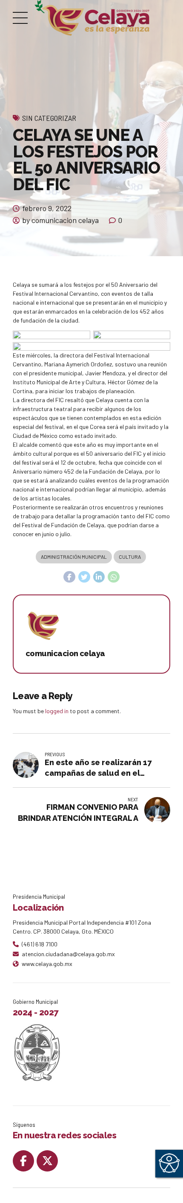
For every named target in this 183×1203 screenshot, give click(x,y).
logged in (57, 710)
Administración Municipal (74, 557)
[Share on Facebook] (69, 577)
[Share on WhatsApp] (114, 577)
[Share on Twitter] (84, 577)
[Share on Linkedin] (99, 577)
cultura (130, 557)
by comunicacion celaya (60, 220)
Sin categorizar (49, 118)
